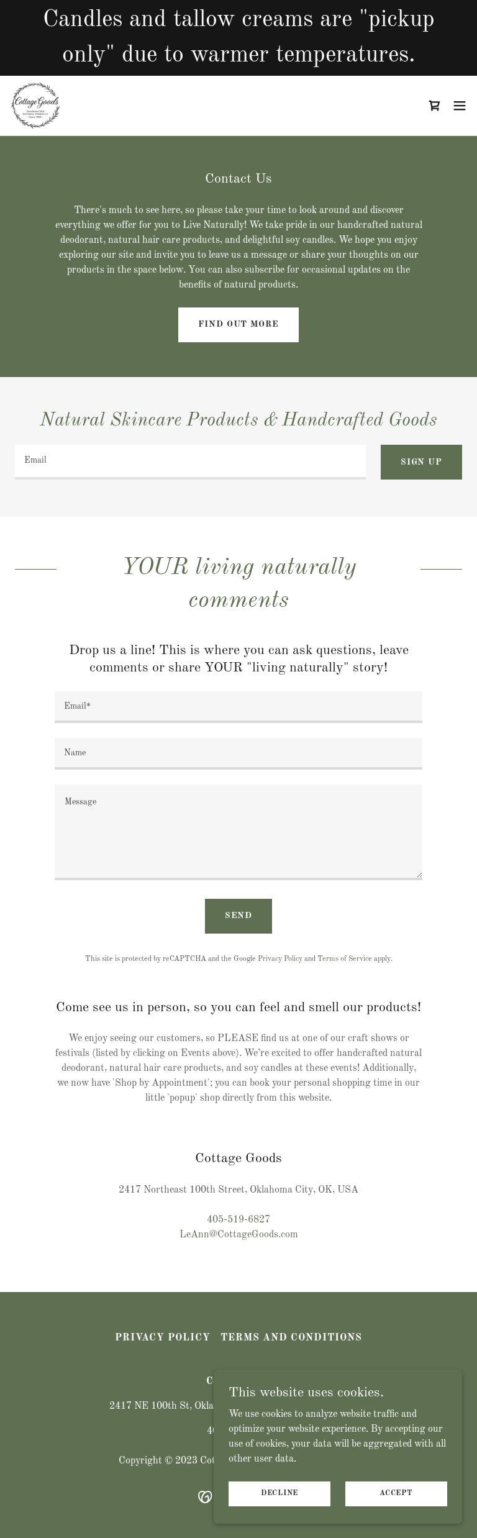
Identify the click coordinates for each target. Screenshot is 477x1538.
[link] (35, 105)
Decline (279, 1493)
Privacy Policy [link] (280, 959)
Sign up (421, 462)
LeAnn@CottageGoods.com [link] (238, 1235)
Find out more (238, 324)
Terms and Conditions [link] (291, 1338)
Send (239, 915)
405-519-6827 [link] (238, 1220)
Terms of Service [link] (344, 959)
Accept (396, 1493)
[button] (434, 105)
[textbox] (190, 462)
